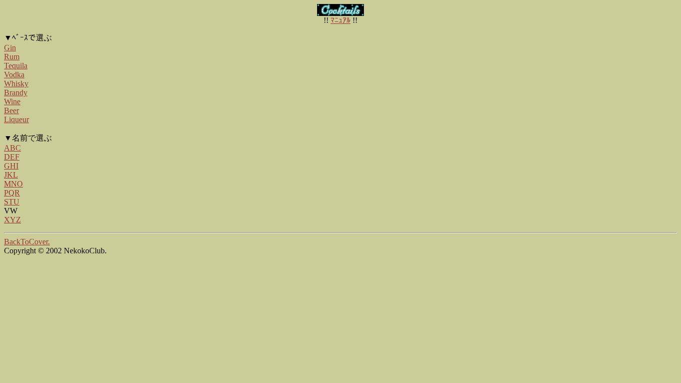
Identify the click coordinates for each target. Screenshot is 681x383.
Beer (11, 110)
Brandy (15, 92)
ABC (12, 148)
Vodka (14, 74)
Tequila (15, 65)
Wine (12, 101)
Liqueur (16, 119)
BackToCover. (27, 241)
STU (11, 201)
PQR (12, 193)
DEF (11, 157)
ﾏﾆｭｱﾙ (340, 20)
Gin (10, 47)
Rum (11, 56)
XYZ (12, 219)
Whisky (16, 83)
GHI (11, 166)
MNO (13, 184)
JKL (11, 175)
